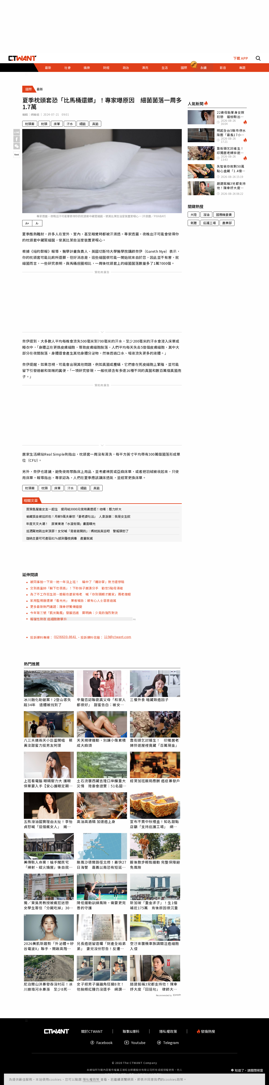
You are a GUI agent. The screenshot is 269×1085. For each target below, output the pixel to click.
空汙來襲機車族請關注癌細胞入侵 (154, 946)
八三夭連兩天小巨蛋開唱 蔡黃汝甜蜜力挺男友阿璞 (48, 743)
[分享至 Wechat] (16, 146)
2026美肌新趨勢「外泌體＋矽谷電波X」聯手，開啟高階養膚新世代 (49, 946)
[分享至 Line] (16, 132)
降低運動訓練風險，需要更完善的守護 (101, 905)
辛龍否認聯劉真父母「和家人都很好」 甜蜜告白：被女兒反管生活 (101, 702)
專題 (242, 67)
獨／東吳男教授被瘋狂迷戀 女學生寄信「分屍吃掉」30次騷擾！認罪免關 (48, 905)
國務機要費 (224, 214)
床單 (57, 123)
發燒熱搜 (207, 1031)
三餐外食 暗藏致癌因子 (149, 699)
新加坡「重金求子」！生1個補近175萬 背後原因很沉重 (154, 905)
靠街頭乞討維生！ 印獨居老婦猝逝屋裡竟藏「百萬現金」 (154, 743)
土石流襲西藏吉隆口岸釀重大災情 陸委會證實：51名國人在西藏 (101, 783)
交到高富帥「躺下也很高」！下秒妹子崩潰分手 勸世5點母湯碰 (76, 588)
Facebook (104, 1042)
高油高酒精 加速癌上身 (96, 821)
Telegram (171, 1042)
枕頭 (44, 123)
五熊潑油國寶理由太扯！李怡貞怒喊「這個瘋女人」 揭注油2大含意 (48, 824)
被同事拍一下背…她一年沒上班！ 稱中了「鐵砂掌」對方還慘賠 (77, 581)
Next (16, 154)
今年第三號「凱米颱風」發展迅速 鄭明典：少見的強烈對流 (74, 612)
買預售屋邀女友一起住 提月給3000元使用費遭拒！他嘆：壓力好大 (74, 509)
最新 (48, 67)
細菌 (82, 123)
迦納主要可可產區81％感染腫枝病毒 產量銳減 (59, 538)
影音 (223, 67)
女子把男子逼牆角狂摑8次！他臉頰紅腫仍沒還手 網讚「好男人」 (100, 986)
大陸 (193, 214)
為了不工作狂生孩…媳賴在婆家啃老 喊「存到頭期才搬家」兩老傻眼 (80, 594)
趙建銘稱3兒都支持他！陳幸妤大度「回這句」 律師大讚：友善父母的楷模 (153, 986)
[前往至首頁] (22, 58)
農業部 (227, 222)
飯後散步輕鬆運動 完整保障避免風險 (155, 864)
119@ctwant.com (117, 636)
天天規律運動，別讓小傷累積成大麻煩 (101, 743)
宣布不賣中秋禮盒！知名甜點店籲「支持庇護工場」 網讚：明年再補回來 (154, 824)
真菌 (95, 123)
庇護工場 (209, 222)
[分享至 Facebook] (16, 139)
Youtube (138, 1042)
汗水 (70, 123)
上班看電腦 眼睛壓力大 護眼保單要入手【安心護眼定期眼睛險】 (48, 783)
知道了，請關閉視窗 (249, 1070)
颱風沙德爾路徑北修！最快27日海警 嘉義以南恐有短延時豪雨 (101, 864)
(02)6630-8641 (65, 636)
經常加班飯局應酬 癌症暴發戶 (155, 780)
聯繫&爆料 (131, 1031)
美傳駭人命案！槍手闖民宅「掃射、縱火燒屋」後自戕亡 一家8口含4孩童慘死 (49, 864)
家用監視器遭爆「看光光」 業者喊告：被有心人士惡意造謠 (73, 600)
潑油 (206, 214)
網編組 (35, 114)
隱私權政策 (91, 1079)
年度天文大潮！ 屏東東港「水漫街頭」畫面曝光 (61, 523)
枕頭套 (29, 123)
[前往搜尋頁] (258, 58)
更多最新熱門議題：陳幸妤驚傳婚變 (56, 606)
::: (26, 73)
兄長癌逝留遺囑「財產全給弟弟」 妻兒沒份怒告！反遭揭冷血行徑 (101, 946)
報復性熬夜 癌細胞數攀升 (48, 619)
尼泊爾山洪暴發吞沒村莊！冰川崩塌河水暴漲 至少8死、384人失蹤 (48, 986)
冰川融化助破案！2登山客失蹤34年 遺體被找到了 (47, 702)
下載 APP (240, 58)
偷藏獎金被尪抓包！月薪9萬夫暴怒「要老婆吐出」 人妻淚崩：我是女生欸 (78, 516)
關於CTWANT (92, 1031)
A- (37, 223)
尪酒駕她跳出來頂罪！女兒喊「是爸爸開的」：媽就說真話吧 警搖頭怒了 (77, 531)
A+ (27, 223)
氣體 (193, 222)
